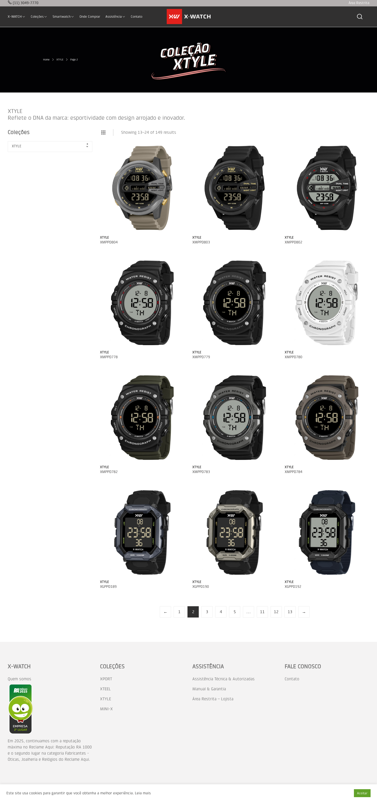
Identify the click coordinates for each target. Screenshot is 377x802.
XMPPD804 (109, 242)
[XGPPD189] (142, 532)
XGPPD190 (200, 586)
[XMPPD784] (327, 417)
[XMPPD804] (142, 188)
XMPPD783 (201, 472)
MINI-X (106, 708)
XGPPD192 (293, 586)
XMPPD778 (109, 357)
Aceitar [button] (362, 793)
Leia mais (143, 793)
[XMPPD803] (234, 188)
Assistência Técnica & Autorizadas (223, 678)
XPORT (106, 678)
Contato (292, 678)
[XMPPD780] (327, 303)
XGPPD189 (108, 586)
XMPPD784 (293, 472)
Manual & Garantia (209, 688)
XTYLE (104, 237)
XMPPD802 (293, 242)
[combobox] (50, 146)
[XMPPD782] (142, 417)
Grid (103, 132)
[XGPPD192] (327, 532)
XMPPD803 (201, 242)
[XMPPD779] (234, 303)
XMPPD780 (293, 357)
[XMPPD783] (234, 417)
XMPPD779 (201, 357)
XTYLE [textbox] (16, 146)
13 (290, 611)
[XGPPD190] (234, 532)
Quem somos (19, 678)
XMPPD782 (109, 472)
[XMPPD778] (142, 303)
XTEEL (105, 688)
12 (276, 611)
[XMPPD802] (327, 188)
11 (262, 611)
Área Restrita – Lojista (212, 698)
